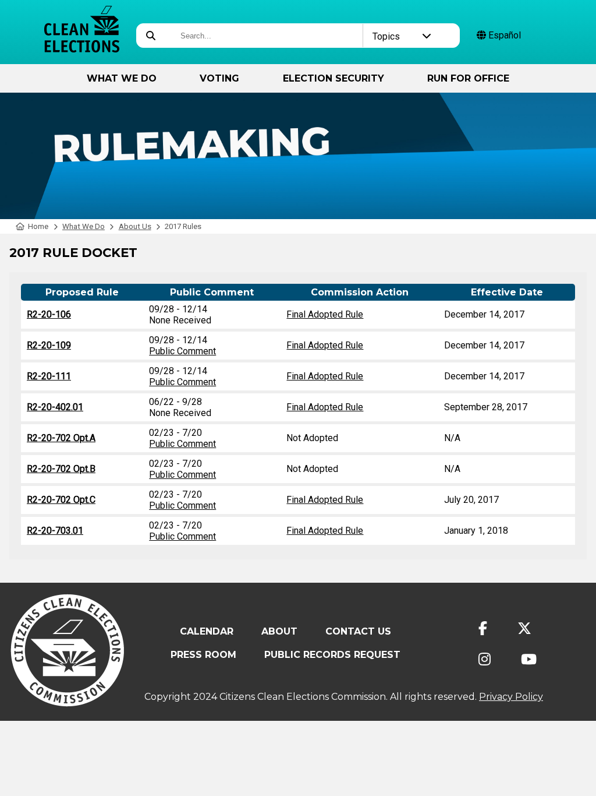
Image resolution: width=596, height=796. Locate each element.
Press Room (203, 654)
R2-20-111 (49, 376)
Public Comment (182, 351)
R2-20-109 (49, 345)
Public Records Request (332, 654)
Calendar (206, 631)
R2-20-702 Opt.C (61, 499)
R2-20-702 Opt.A (61, 437)
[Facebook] (482, 628)
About (279, 631)
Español (503, 35)
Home (38, 226)
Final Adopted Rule (324, 314)
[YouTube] (529, 659)
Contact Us (358, 631)
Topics (386, 36)
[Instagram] (484, 659)
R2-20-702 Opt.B (61, 468)
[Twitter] (524, 628)
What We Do (122, 78)
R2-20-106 (49, 314)
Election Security (333, 78)
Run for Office (468, 78)
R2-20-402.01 (55, 407)
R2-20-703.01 (55, 530)
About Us (135, 226)
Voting (219, 78)
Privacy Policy (511, 696)
